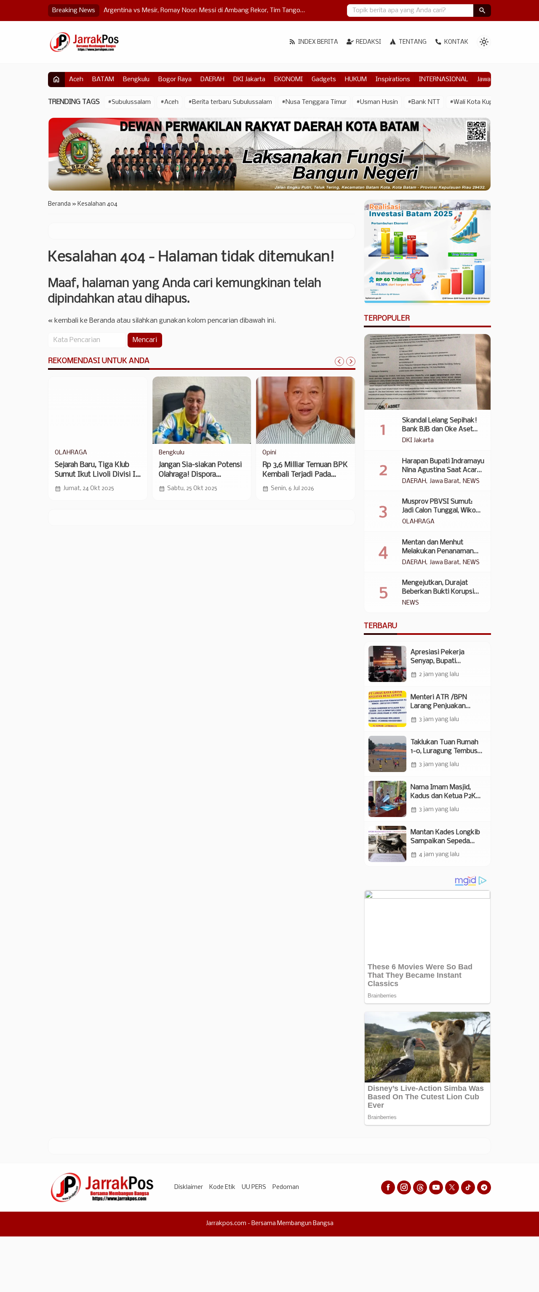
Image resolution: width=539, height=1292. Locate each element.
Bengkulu (136, 79)
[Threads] (420, 1187)
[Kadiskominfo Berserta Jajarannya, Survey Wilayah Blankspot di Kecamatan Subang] (201, 410)
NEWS (167, 453)
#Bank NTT (424, 102)
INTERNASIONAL (443, 79)
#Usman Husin (377, 102)
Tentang (413, 42)
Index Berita (318, 42)
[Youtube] (436, 1187)
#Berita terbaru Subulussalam (230, 102)
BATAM (103, 79)
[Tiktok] (468, 1187)
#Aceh (169, 102)
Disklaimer (188, 1187)
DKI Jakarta (249, 79)
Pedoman (285, 1187)
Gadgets (324, 79)
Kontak (456, 42)
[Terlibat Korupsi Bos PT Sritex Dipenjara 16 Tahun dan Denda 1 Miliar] (97, 410)
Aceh (76, 79)
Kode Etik (222, 1187)
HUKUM (356, 79)
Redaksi (368, 42)
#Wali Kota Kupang (477, 102)
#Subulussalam (129, 102)
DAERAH (212, 79)
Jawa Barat (444, 482)
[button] (482, 10)
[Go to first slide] (350, 361)
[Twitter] (452, 1187)
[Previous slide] (339, 361)
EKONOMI (288, 79)
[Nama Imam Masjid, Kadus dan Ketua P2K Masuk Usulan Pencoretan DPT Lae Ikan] (387, 799)
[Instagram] (404, 1187)
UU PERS (254, 1187)
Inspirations (393, 79)
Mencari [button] (145, 340)
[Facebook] (388, 1187)
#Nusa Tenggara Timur (314, 102)
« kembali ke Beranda (81, 320)
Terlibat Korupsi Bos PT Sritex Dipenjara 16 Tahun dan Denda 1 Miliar (95, 474)
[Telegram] (484, 1187)
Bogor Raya (175, 79)
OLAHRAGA (418, 522)
